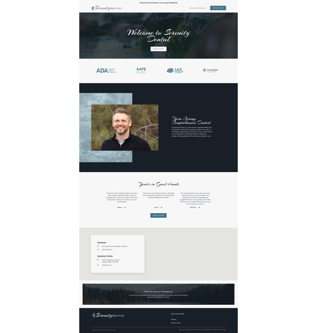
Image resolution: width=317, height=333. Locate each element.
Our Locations (197, 8)
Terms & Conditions (185, 329)
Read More (158, 215)
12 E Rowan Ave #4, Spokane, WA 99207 (114, 246)
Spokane (173, 319)
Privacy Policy (197, 329)
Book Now (218, 8)
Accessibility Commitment (211, 329)
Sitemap (223, 329)
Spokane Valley (176, 323)
